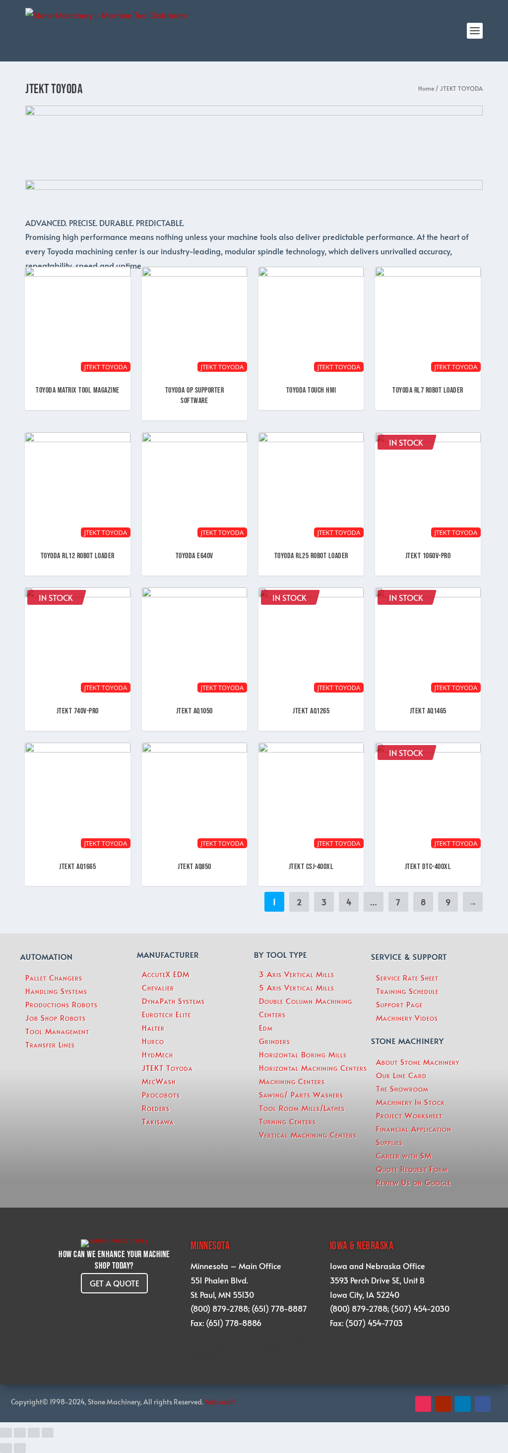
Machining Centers (292, 1081)
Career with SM (404, 1155)
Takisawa (158, 1121)
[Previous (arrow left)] (6, 1448)
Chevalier (158, 987)
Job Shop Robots (55, 1017)
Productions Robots (61, 1004)
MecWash (159, 1081)
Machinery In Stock (410, 1102)
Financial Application (413, 1128)
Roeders (156, 1108)
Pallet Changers (53, 977)
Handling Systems (56, 991)
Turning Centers (287, 1121)
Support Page (399, 1004)
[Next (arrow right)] (20, 1448)
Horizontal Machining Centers (313, 1067)
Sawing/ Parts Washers (301, 1094)
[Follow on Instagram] (423, 1404)
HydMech (157, 1054)
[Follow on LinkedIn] (463, 1404)
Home (426, 88)
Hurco (153, 1041)
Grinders (274, 1041)
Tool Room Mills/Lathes (302, 1108)
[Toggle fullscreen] (34, 1433)
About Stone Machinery (417, 1061)
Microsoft (221, 1401)
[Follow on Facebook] (483, 1404)
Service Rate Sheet (407, 977)
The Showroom (402, 1088)
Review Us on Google (413, 1182)
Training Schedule (407, 991)
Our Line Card (401, 1075)
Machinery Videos (407, 1017)
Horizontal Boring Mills (303, 1054)
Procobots (161, 1094)
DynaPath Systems (173, 1000)
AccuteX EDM (166, 974)
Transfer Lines (50, 1044)
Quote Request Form (412, 1168)
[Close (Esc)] (6, 1433)
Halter (153, 1027)
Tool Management (57, 1031)
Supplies (389, 1142)
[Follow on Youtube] (443, 1404)
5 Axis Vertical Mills (296, 987)
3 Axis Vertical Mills (296, 974)
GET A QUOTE (114, 1283)
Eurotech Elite (166, 1014)
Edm (266, 1027)
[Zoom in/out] (48, 1433)
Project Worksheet (409, 1115)
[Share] (20, 1433)
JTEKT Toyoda (167, 1067)
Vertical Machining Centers (308, 1134)
